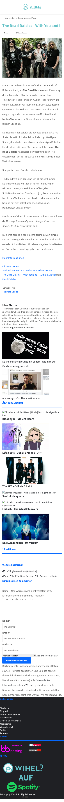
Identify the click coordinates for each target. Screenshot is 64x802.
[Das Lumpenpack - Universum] (25, 539)
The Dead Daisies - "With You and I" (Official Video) (29, 274)
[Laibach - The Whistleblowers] (32, 505)
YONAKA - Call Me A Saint (17, 486)
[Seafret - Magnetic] (29, 492)
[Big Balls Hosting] (11, 753)
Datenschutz (6, 717)
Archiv (3, 730)
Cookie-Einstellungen (10, 720)
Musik (34, 17)
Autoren (4, 733)
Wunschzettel (6, 726)
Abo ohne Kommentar (47, 655)
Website (7, 644)
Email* (6, 632)
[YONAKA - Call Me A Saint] (25, 482)
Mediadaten (5, 723)
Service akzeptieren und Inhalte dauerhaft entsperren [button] (27, 270)
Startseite (9, 17)
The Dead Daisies (10, 291)
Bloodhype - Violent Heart (18, 419)
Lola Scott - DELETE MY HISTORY (22, 452)
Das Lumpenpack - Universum (20, 543)
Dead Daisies (9, 279)
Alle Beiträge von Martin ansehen (18, 327)
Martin (6, 33)
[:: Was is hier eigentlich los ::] (32, 7)
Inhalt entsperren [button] (10, 266)
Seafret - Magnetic (13, 496)
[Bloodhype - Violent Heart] (32, 415)
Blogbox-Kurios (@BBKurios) (23, 571)
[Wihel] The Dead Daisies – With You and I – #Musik (33, 575)
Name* (6, 620)
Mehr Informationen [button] (13, 258)
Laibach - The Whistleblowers (20, 509)
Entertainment (23, 17)
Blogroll (4, 711)
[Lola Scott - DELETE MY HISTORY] (25, 449)
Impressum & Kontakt (10, 714)
